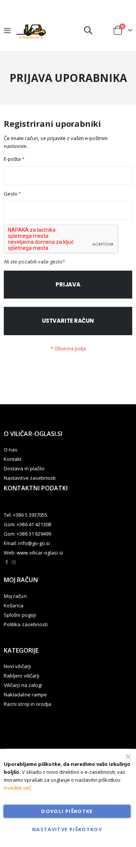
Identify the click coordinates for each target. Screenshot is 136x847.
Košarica (14, 605)
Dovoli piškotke (67, 811)
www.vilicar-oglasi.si (40, 552)
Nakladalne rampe (25, 694)
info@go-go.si (34, 543)
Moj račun (15, 596)
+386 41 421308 (34, 524)
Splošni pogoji (20, 614)
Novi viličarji (17, 666)
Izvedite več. (18, 787)
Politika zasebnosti (26, 624)
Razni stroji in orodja (27, 704)
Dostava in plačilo (24, 468)
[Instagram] (14, 562)
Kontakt (13, 459)
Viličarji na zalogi (23, 685)
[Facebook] (7, 562)
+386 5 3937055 (30, 514)
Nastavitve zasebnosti (30, 477)
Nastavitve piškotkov (67, 829)
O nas (10, 449)
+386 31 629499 (34, 533)
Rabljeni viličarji (21, 675)
